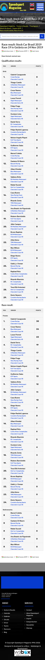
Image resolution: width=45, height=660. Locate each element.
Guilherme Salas (17, 145)
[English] (32, 5)
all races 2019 (22, 51)
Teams (6, 626)
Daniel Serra (15, 122)
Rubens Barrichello (18, 216)
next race (35, 51)
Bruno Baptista (16, 232)
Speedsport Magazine (7, 26)
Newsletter (30, 625)
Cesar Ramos (16, 90)
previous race (8, 51)
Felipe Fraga (15, 106)
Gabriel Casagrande (18, 75)
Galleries (7, 616)
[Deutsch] (32, 8)
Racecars (7, 629)
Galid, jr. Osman (17, 264)
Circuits (6, 620)
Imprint (28, 619)
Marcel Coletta (16, 153)
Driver (6, 623)
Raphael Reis (16, 271)
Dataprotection (31, 622)
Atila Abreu (15, 240)
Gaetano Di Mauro (17, 161)
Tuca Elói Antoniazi (18, 287)
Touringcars (34, 26)
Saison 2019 (17, 28)
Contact (29, 610)
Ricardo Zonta (16, 201)
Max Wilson (15, 248)
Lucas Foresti (16, 98)
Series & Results (22, 26)
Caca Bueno (15, 193)
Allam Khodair (16, 169)
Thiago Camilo (16, 82)
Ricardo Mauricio (17, 279)
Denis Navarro (16, 295)
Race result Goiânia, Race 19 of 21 (11, 30)
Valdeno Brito (16, 177)
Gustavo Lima (16, 114)
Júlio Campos (16, 224)
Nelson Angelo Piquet (19, 138)
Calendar (7, 613)
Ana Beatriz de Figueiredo (20, 208)
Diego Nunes (15, 256)
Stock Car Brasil (5, 28)
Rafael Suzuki (16, 185)
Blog (5, 632)
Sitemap (29, 628)
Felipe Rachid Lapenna (19, 130)
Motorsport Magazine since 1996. (13, 584)
